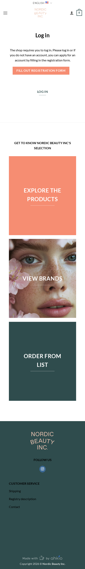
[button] (5, 13)
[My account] (72, 12)
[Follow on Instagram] (42, 469)
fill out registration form (40, 70)
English (38, 3)
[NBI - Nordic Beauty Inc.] (40, 13)
